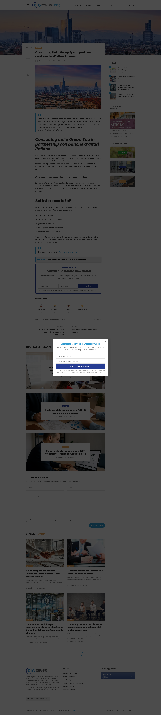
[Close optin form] (106, 342)
